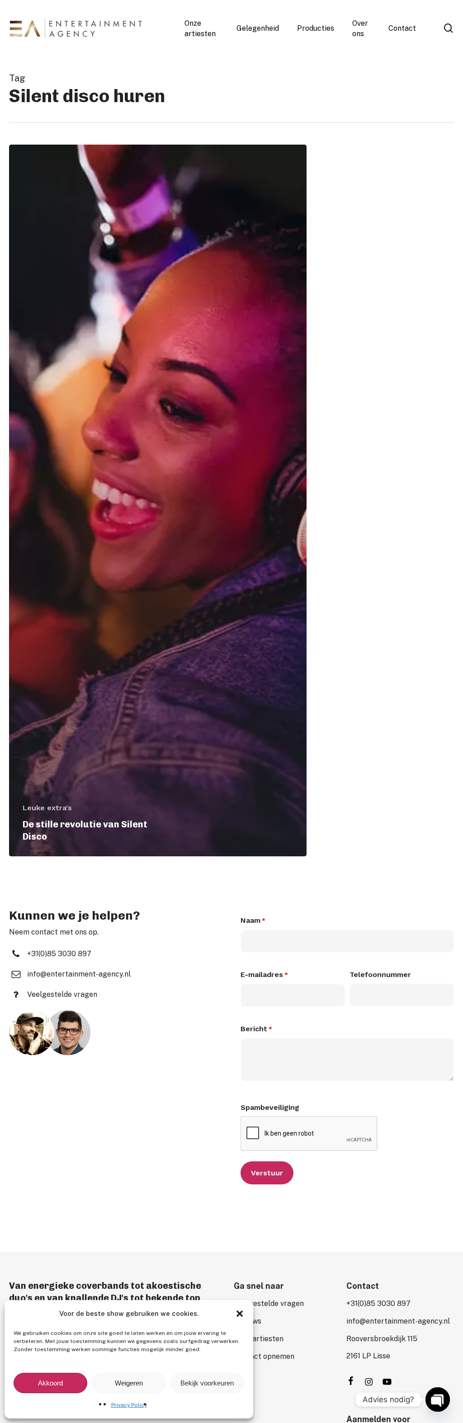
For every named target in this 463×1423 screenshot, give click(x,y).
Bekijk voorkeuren (207, 1383)
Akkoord (50, 1383)
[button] (239, 1313)
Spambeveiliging (270, 1107)
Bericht (256, 1028)
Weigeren (129, 1383)
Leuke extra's (47, 807)
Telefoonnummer (380, 974)
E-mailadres (264, 974)
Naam (253, 920)
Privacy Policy (129, 1405)
